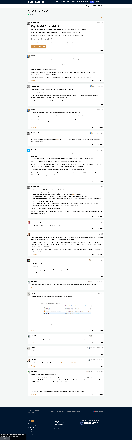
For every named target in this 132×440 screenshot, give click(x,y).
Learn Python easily (59, 423)
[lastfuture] (28, 234)
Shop (92, 2)
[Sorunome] (28, 282)
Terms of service (58, 424)
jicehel (33, 56)
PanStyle (33, 150)
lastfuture (34, 234)
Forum (57, 2)
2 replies (33, 254)
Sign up (100, 5)
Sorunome (34, 281)
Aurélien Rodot (35, 22)
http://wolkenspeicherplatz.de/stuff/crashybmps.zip (70, 362)
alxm (32, 260)
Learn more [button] (15, 436)
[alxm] (28, 260)
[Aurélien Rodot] (28, 23)
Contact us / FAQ (32, 434)
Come (33, 293)
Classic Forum (58, 429)
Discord (63, 2)
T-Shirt (98, 2)
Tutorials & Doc (71, 2)
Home (31, 424)
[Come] (28, 294)
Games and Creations (82, 2)
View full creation (38, 47)
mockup (74, 194)
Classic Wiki (57, 427)
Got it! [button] (5, 438)
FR (29, 420)
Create (58, 139)
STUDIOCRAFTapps (36, 222)
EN (32, 420)
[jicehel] (28, 56)
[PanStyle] (28, 150)
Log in (94, 5)
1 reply (33, 80)
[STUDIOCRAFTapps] (28, 222)
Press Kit (56, 421)
